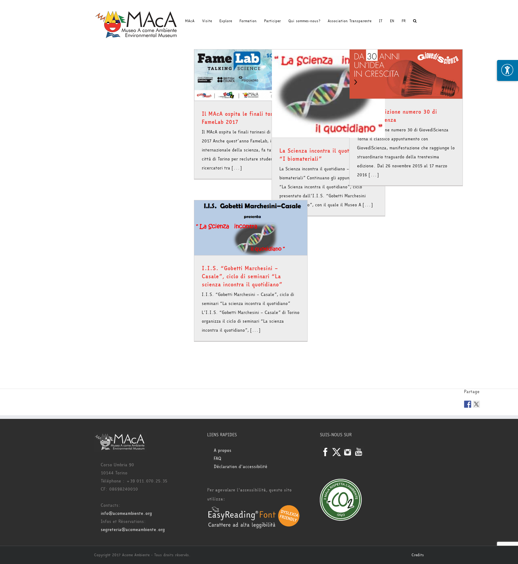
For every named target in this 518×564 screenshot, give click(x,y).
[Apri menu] (507, 70)
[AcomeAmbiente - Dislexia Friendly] (254, 508)
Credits (418, 555)
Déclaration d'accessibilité (240, 467)
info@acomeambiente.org (126, 513)
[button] (414, 21)
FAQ (217, 458)
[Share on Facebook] (467, 404)
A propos (222, 450)
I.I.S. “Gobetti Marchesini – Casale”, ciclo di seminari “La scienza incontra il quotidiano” (242, 276)
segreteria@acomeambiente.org (133, 530)
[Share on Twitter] (476, 404)
